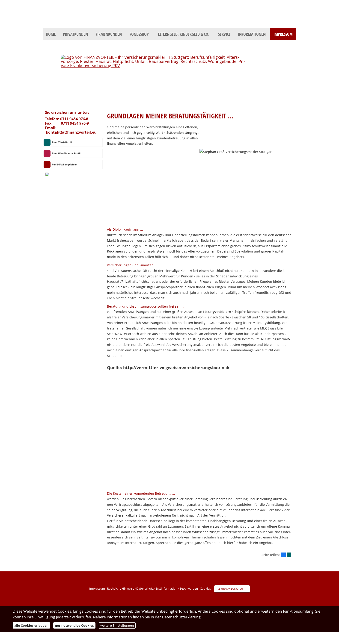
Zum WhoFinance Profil (66, 153)
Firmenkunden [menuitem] (109, 34)
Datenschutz (145, 588)
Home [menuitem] (51, 34)
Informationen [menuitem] (252, 34)
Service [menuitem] (224, 34)
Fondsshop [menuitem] (139, 34)
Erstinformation (166, 588)
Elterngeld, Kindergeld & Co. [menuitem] (183, 34)
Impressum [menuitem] (283, 34)
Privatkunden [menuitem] (75, 34)
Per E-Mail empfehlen (64, 164)
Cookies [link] (205, 588)
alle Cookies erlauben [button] (31, 625)
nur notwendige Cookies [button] (74, 625)
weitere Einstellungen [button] (117, 625)
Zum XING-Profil (62, 142)
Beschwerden (188, 588)
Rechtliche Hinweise (120, 588)
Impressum (97, 588)
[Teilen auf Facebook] (283, 555)
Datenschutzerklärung (181, 617)
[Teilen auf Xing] (289, 555)
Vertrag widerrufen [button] (230, 588)
